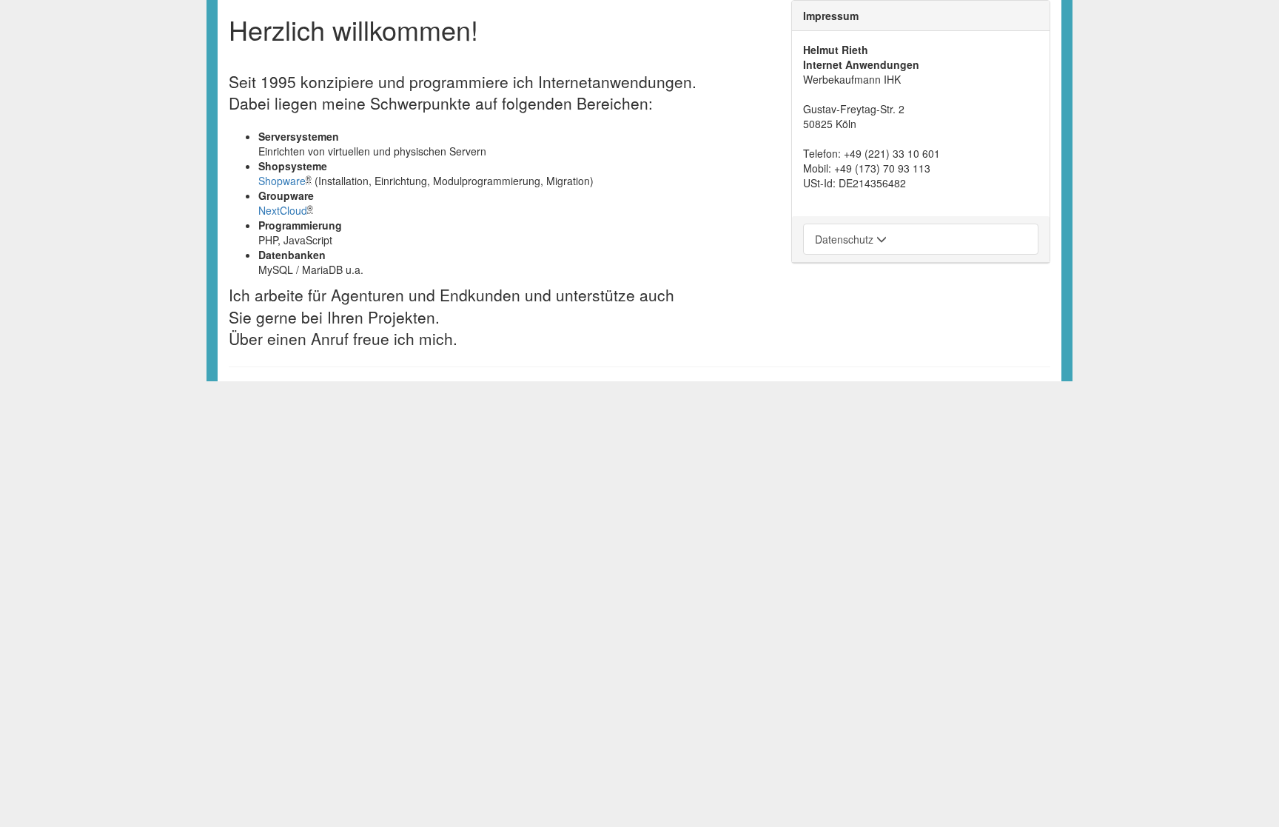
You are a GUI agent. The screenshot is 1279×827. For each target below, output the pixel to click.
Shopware (282, 180)
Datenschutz (845, 239)
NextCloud (282, 210)
